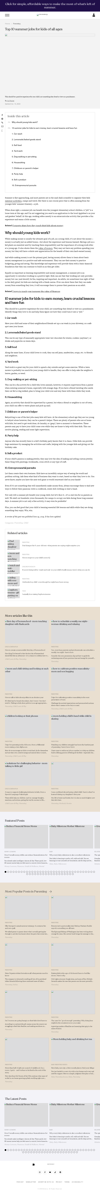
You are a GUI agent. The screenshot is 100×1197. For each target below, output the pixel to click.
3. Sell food (17, 145)
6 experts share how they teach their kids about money (37, 225)
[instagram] (40, 1172)
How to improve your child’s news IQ (36, 558)
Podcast (20, 1182)
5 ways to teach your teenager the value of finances (36, 291)
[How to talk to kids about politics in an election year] (27, 679)
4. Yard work (17, 151)
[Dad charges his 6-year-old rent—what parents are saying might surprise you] (14, 545)
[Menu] (7, 15)
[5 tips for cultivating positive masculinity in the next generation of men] (73, 679)
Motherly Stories (65, 803)
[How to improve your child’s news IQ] (14, 557)
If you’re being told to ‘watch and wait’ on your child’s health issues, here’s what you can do (56, 570)
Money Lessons (10, 852)
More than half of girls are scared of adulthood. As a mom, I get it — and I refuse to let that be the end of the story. (25, 1070)
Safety (15, 984)
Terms (67, 1182)
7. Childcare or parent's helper (25, 168)
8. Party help (17, 174)
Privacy (59, 1182)
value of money (45, 248)
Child (26, 523)
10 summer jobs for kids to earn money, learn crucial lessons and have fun (44, 128)
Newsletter (31, 1182)
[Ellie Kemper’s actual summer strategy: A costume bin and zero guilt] (27, 907)
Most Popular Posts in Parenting (26, 891)
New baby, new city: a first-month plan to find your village (72, 1068)
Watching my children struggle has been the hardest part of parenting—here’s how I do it (72, 746)
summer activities (13, 200)
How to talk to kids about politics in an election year (24, 697)
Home (7, 24)
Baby (51, 852)
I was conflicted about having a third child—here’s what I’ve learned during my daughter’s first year (73, 793)
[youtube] (50, 1172)
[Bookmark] (2, 130)
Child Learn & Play (11, 647)
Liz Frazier (10, 101)
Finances (20, 866)
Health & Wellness (31, 866)
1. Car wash (17, 133)
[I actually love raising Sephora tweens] (14, 593)
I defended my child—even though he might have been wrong (45, 582)
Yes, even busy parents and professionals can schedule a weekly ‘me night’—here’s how (72, 651)
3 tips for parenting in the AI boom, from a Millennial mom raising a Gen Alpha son (24, 746)
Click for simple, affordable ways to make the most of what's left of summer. (50, 5)
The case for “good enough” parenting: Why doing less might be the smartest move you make (72, 1021)
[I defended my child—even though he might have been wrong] (14, 581)
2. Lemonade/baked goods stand (26, 139)
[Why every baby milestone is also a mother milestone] (71, 836)
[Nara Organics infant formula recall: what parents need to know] (27, 955)
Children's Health (28, 567)
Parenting (16, 24)
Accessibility (77, 1182)
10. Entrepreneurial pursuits (24, 185)
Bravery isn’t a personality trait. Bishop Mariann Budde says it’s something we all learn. (71, 927)
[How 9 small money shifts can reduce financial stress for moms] (26, 836)
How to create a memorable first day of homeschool (25, 650)
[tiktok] (55, 1172)
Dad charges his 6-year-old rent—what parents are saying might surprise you (51, 545)
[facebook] (45, 1172)
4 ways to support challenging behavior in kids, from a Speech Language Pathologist (25, 793)
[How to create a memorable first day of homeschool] (27, 632)
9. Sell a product (19, 179)
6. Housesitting (18, 162)
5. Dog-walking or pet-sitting (24, 156)
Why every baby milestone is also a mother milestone (69, 855)
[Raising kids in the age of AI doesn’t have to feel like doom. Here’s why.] (73, 955)
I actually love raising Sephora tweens (36, 594)
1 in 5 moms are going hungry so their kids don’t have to (26, 1020)
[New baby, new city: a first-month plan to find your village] (73, 1049)
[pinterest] (60, 1172)
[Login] (94, 15)
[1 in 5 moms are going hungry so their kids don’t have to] (27, 1002)
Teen (24, 591)
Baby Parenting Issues (59, 1065)
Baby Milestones (60, 864)
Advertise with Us (46, 1182)
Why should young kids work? (25, 122)
